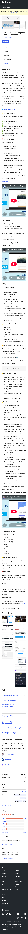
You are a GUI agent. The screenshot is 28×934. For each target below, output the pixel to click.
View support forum (7, 844)
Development (7, 59)
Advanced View (6, 805)
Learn (3, 881)
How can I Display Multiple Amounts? (7, 722)
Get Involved (18, 881)
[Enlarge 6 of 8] (24, 659)
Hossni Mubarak (8, 37)
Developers (5, 887)
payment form (18, 801)
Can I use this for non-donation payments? (8, 705)
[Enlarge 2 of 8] (11, 627)
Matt (4, 897)
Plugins (17, 873)
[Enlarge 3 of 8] (11, 643)
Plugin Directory (6, 7)
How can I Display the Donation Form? (7, 716)
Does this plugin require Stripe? (10, 695)
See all (24, 832)
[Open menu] (25, 2)
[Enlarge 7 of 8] (24, 666)
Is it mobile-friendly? (7, 711)
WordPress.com (7, 895)
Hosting (4, 873)
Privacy (4, 876)
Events (17, 884)
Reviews (5, 51)
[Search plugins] (18, 18)
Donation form (22, 794)
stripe (24, 801)
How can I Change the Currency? (11, 728)
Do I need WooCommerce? (9, 700)
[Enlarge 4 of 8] (11, 648)
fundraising (23, 798)
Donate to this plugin (7, 858)
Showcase (18, 868)
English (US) (23, 791)
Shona (7, 910)
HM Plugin (8, 759)
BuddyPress (6, 903)
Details (5, 47)
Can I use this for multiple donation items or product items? (11, 733)
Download (5, 41)
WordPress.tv (6, 889)
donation (16, 794)
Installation (6, 55)
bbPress (5, 900)
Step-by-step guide (9, 109)
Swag (17, 889)
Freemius (7, 765)
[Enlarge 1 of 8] (11, 617)
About (3, 868)
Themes (17, 870)
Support (5, 63)
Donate (18, 887)
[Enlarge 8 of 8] (24, 674)
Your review (5, 832)
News (3, 870)
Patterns (17, 876)
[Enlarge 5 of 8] (24, 617)
